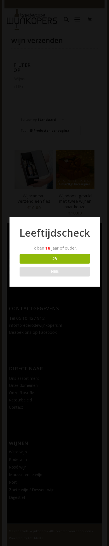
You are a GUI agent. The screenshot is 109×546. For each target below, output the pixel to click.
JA (55, 259)
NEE (55, 271)
